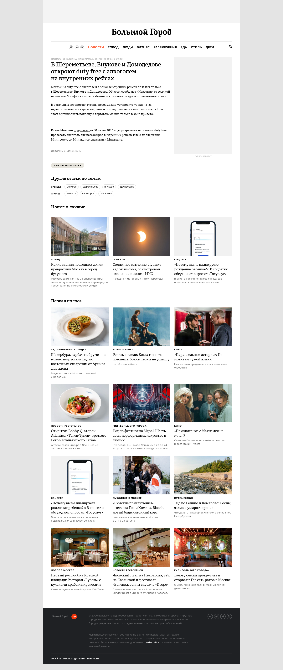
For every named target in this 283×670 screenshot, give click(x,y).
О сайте (56, 658)
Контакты (93, 658)
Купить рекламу (203, 156)
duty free (71, 186)
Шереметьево (90, 186)
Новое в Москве (62, 570)
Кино (178, 349)
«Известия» (74, 151)
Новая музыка (123, 349)
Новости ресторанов (66, 426)
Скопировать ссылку (67, 165)
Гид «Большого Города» (68, 349)
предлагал (81, 130)
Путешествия (184, 498)
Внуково (109, 186)
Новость (71, 193)
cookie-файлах (152, 642)
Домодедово (127, 186)
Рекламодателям (74, 658)
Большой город (60, 617)
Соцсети (119, 259)
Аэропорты (88, 193)
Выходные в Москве (127, 498)
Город (55, 259)
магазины (106, 193)
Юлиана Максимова (79, 59)
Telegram (225, 616)
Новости (58, 59)
